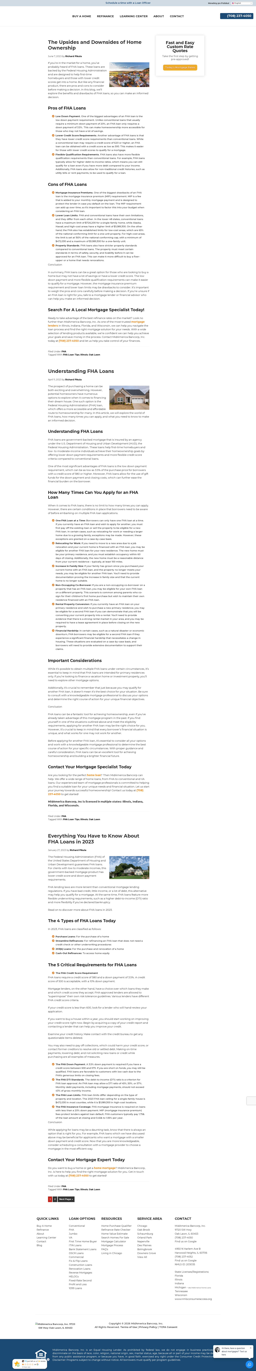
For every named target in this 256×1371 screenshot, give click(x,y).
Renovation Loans (79, 1268)
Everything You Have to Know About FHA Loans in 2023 (93, 839)
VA (70, 1237)
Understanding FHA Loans (81, 371)
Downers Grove (146, 1253)
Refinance (43, 1229)
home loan (94, 775)
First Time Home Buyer (83, 1241)
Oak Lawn (94, 354)
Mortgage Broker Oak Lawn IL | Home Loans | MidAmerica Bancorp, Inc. (27, 16)
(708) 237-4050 (239, 16)
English (237, 3)
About (40, 1233)
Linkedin (212, 1326)
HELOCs (74, 1276)
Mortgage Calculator (113, 1241)
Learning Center (46, 1237)
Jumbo (73, 1233)
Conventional (77, 1225)
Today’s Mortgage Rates (180, 67)
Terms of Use (128, 1327)
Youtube (218, 1326)
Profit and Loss (78, 1284)
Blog (39, 1245)
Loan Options (82, 1219)
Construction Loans (80, 1264)
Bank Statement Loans (82, 1249)
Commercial (76, 1257)
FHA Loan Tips (71, 354)
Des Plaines (144, 1245)
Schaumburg (145, 1233)
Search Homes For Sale (115, 1237)
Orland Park (144, 1237)
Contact (41, 1241)
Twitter (205, 1326)
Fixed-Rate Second (80, 1280)
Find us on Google (186, 1241)
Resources (111, 1219)
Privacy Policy (148, 1327)
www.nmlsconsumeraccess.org (193, 1299)
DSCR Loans (76, 1253)
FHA (64, 351)
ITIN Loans (75, 1245)
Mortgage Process (112, 1245)
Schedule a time (128, 2)
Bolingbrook (144, 1249)
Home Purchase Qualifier (116, 1225)
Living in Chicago (111, 1253)
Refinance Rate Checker (115, 1229)
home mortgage (105, 1168)
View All (142, 1257)
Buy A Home (44, 1225)
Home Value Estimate (114, 1233)
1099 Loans (75, 1288)
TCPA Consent (168, 1327)
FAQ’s (104, 1249)
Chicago (142, 1225)
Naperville (143, 1241)
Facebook (199, 1326)
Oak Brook (143, 1229)
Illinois (84, 354)
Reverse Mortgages (80, 1272)
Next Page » (66, 1199)
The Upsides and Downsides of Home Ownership (95, 45)
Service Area (149, 1219)
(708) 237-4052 (184, 1256)
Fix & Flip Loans (78, 1260)
